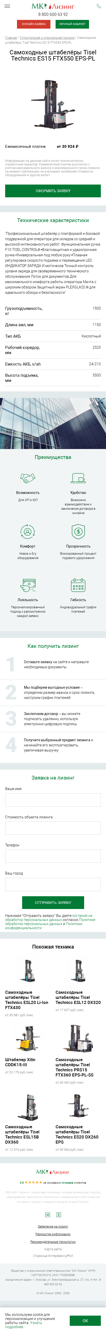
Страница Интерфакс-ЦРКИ (53, 1256)
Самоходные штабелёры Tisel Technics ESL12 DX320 (78, 997)
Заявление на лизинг (53, 1226)
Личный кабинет (72, 24)
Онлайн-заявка (34, 24)
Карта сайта (53, 1249)
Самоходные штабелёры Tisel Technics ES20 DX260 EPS (77, 1134)
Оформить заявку (53, 191)
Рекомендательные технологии (53, 1242)
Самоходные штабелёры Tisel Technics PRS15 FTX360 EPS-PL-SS (74, 1067)
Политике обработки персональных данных (50, 922)
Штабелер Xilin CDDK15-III (20, 1062)
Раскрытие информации (53, 1234)
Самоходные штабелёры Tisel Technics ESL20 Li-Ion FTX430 (26, 1000)
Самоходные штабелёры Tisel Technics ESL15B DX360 (22, 1134)
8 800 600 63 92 (53, 14)
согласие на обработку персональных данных (48, 918)
